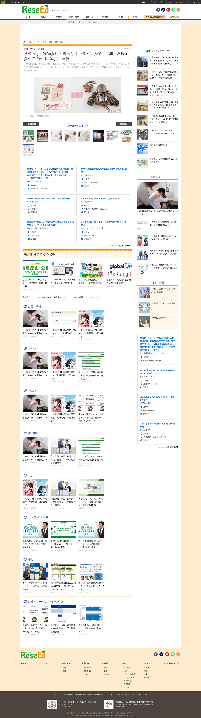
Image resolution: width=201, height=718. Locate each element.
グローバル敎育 (130, 674)
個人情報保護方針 (123, 694)
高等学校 (33, 433)
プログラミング (130, 677)
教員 (146, 671)
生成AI (43, 17)
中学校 (31, 390)
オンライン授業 (37, 517)
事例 (121, 17)
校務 (83, 22)
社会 (30, 559)
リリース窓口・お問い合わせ (63, 694)
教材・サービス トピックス (45, 601)
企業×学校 (128, 681)
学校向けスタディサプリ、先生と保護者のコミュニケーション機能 (61, 297)
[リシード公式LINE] (172, 654)
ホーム (27, 17)
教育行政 (90, 17)
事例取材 (127, 684)
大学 (30, 475)
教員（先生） (36, 306)
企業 (146, 674)
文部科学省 (87, 668)
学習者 (146, 668)
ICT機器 (105, 17)
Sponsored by (113, 245)
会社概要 (97, 694)
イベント (136, 17)
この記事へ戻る (77, 125)
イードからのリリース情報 (138, 694)
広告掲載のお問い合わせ (83, 694)
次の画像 (123, 124)
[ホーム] (24, 42)
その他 (94, 22)
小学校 (31, 348)
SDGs (126, 671)
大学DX (59, 17)
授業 (72, 22)
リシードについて (109, 694)
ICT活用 (127, 668)
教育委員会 (87, 671)
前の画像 (32, 124)
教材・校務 (74, 17)
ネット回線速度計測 (171, 663)
